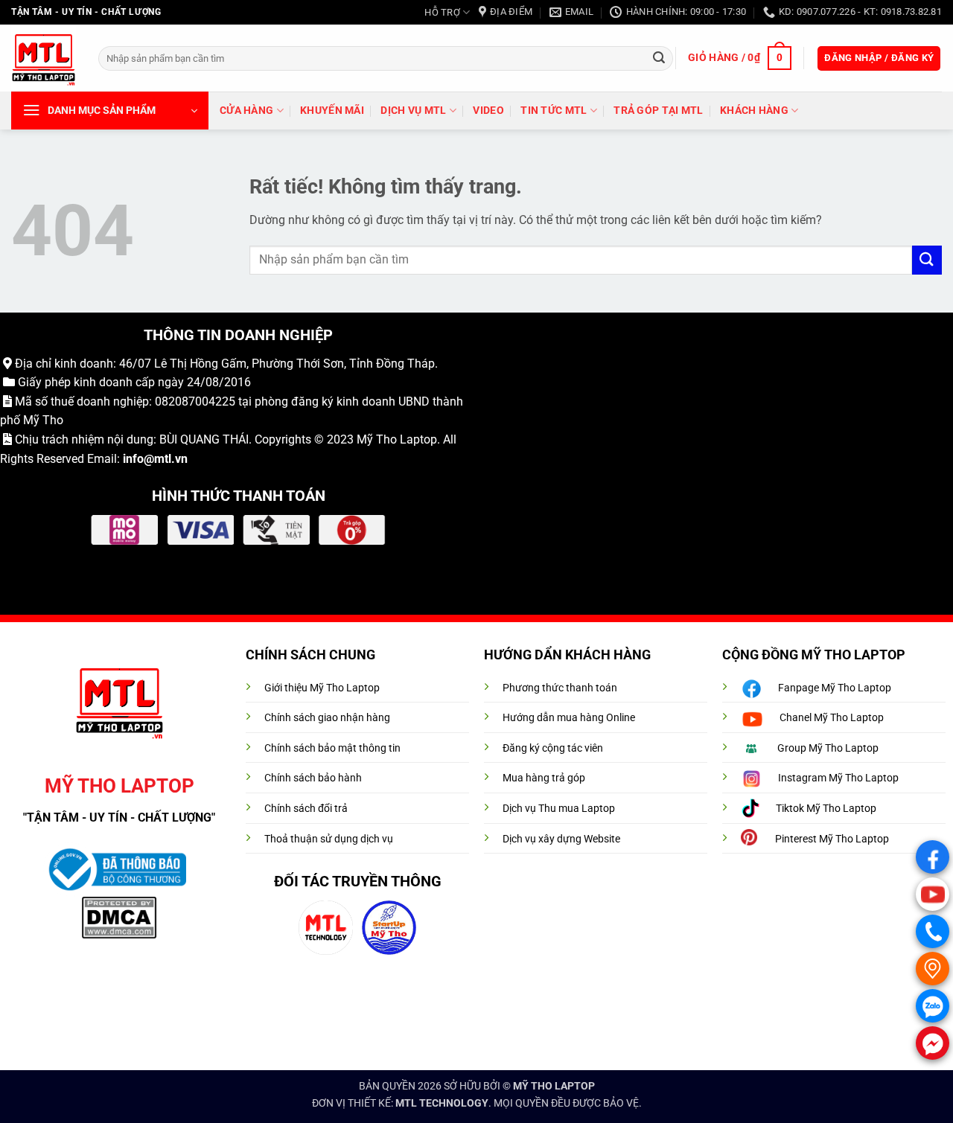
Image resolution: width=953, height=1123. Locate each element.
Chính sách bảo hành (313, 778)
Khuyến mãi (332, 110)
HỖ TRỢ (442, 12)
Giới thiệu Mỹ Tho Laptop (322, 688)
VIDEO (488, 110)
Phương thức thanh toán (560, 688)
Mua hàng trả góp (544, 778)
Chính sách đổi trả (306, 808)
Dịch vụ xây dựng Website (561, 839)
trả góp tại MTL (658, 110)
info (133, 459)
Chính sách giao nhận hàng (327, 717)
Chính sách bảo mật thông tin (332, 748)
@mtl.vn (166, 459)
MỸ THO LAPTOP (554, 1086)
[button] (739, 58)
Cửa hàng (246, 110)
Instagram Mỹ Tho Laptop (838, 778)
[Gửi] (659, 58)
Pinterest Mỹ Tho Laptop (832, 839)
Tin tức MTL (553, 110)
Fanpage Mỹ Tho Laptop (834, 688)
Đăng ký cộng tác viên (553, 748)
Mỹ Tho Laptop (397, 439)
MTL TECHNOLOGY (441, 1103)
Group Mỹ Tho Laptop (828, 748)
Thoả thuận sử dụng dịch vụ (328, 839)
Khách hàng (754, 110)
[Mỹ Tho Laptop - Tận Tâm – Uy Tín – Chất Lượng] (43, 58)
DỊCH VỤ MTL (413, 110)
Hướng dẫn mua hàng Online (569, 717)
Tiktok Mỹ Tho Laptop (826, 808)
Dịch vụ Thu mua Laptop (559, 808)
